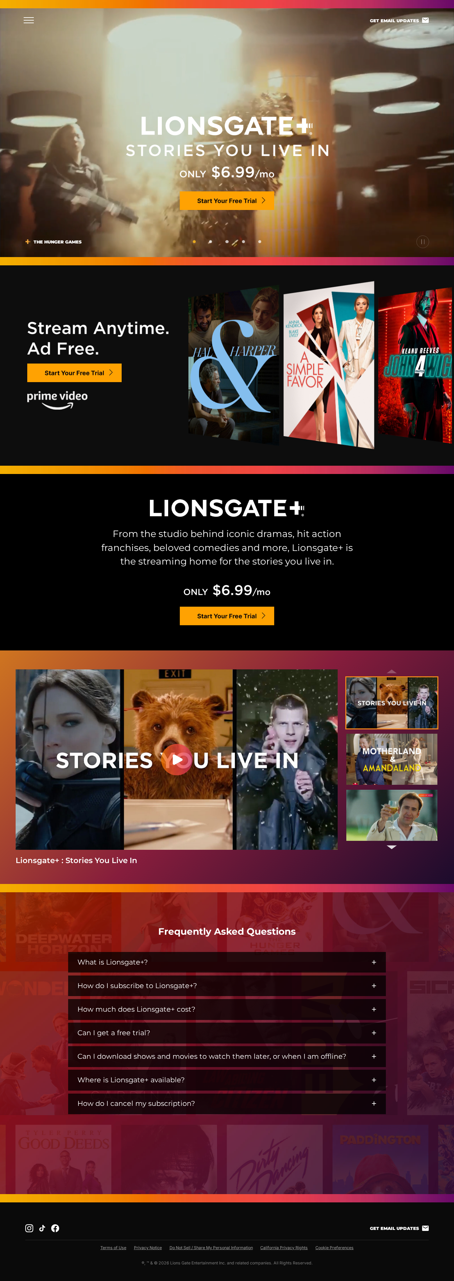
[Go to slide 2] (210, 241)
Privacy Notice (148, 1247)
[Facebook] (55, 1228)
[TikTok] (42, 1228)
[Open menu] (31, 20)
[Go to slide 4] (243, 241)
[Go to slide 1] (194, 241)
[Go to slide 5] (259, 241)
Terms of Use (113, 1247)
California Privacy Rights (284, 1247)
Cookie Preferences (334, 1247)
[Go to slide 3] (226, 241)
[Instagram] (29, 1228)
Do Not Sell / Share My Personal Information (211, 1247)
